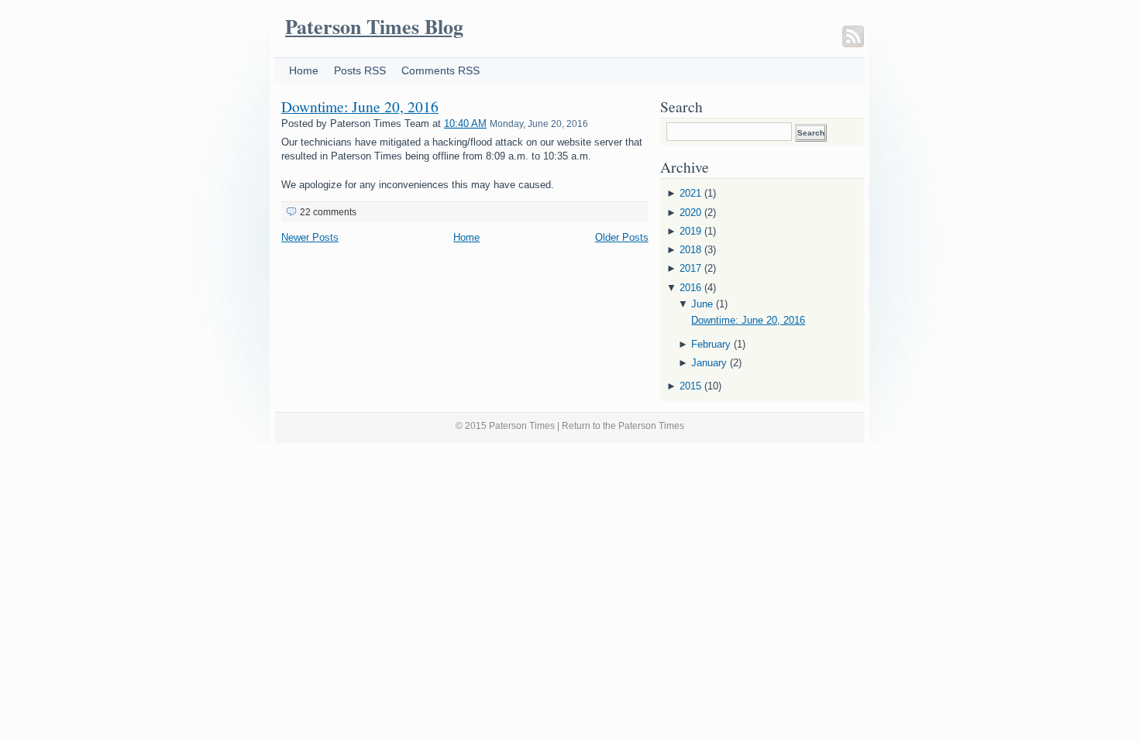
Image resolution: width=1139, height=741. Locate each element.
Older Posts (622, 237)
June (702, 304)
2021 (690, 193)
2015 (690, 386)
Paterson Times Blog (374, 26)
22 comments (328, 212)
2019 (690, 231)
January (709, 363)
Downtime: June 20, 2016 (360, 106)
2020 (690, 212)
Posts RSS (360, 70)
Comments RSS (440, 70)
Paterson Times (651, 425)
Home (303, 70)
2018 (690, 250)
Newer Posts (310, 237)
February (711, 344)
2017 (690, 268)
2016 (690, 287)
